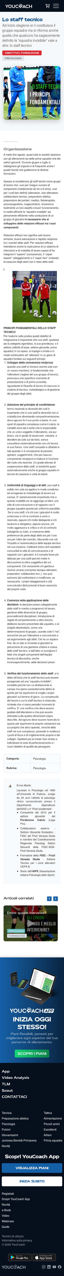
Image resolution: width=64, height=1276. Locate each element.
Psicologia (13, 58)
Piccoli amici (52, 1124)
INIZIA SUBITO (32, 1181)
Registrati (8, 1193)
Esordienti (50, 1129)
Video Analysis (15, 1077)
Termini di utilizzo (13, 1236)
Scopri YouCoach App (16, 1199)
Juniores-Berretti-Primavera (19, 1140)
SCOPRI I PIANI (32, 1053)
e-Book (6, 1210)
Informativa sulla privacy (17, 1240)
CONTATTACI (14, 1096)
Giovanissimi (10, 1135)
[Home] (21, 6)
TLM (6, 1084)
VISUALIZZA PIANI (32, 1168)
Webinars (8, 1221)
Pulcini (6, 1129)
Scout (7, 1090)
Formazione (30, 52)
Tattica (48, 1113)
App (6, 1071)
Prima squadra (53, 1140)
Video (5, 1215)
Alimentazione (53, 1118)
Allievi (48, 1135)
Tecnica (7, 1113)
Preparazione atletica (15, 1118)
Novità (6, 1146)
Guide (5, 1227)
